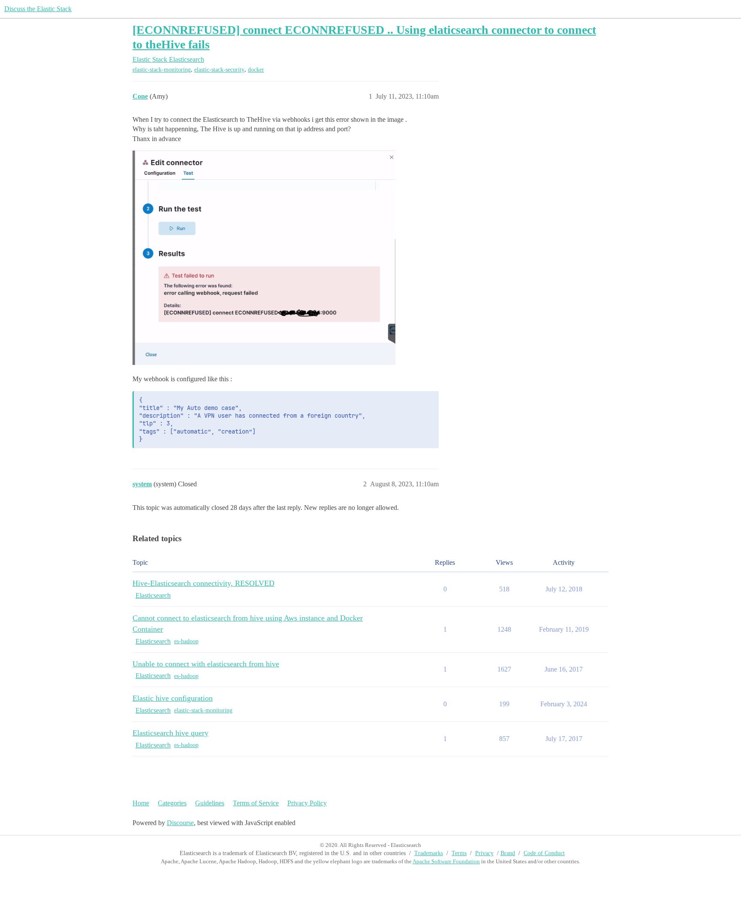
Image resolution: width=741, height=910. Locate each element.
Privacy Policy (307, 803)
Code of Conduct (544, 853)
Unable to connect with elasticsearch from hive (206, 664)
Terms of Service (256, 803)
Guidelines (209, 803)
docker (256, 69)
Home (141, 803)
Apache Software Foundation (446, 861)
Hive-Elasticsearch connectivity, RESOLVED (203, 583)
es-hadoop (186, 641)
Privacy (484, 853)
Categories (172, 803)
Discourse (180, 822)
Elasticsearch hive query (170, 733)
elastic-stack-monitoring (162, 69)
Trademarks (428, 853)
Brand (507, 853)
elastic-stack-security (219, 69)
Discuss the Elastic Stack (38, 8)
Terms (459, 853)
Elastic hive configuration (173, 698)
